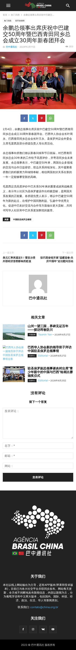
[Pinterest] (41, 118)
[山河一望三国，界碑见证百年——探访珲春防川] (14, 332)
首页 (5, 14)
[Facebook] (24, 118)
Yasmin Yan (45, 334)
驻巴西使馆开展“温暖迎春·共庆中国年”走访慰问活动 (56, 259)
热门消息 (15, 14)
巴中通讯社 (11, 46)
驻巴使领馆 (20, 20)
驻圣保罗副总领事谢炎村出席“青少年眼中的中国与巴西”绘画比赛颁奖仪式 (50, 371)
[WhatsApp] (50, 118)
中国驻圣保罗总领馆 (22, 219)
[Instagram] (33, 629)
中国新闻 (32, 335)
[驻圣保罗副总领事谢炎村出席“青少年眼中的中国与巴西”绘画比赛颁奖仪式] (14, 374)
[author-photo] (38, 293)
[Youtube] (53, 629)
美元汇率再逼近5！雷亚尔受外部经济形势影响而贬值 (19, 259)
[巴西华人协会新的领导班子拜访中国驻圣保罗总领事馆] (14, 353)
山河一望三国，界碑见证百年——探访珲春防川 (48, 328)
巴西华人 (32, 356)
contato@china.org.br (44, 607)
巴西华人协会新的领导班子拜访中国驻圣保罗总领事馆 (50, 349)
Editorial (43, 355)
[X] (33, 118)
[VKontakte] (43, 629)
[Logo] (38, 565)
